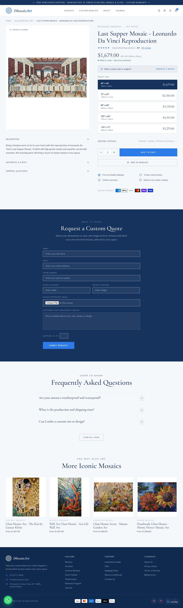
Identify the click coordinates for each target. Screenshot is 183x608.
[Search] (159, 10)
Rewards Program (73, 583)
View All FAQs (91, 437)
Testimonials (70, 579)
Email (46, 261)
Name (46, 249)
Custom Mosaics (88, 10)
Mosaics (69, 10)
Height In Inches (101, 285)
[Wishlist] (170, 10)
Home (8, 21)
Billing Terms (150, 575)
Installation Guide (113, 562)
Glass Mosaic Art (24, 21)
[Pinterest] (161, 601)
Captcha (47, 336)
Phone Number (50, 273)
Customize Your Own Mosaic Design (61, 310)
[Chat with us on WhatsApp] (8, 600)
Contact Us (110, 579)
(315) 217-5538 (16, 575)
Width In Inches (51, 285)
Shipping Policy (111, 570)
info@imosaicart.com (19, 579)
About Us (148, 562)
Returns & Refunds (113, 575)
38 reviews (146, 48)
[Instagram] (154, 601)
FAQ (107, 566)
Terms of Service (152, 570)
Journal (120, 10)
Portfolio (69, 566)
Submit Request (58, 345)
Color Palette (71, 575)
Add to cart (148, 152)
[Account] (164, 10)
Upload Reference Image (55, 297)
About (107, 10)
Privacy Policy (150, 566)
